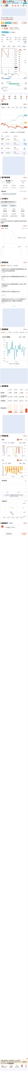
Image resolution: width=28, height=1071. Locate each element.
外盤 (26, 74)
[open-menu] (1, 5)
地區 (2, 228)
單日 (20, 337)
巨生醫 (11, 17)
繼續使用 (24, 1062)
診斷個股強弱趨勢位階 (8, 19)
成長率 (20, 439)
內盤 (18, 74)
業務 (6, 228)
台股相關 (15, 265)
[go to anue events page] (21, 6)
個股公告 (9, 265)
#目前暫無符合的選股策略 (9, 194)
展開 (25, 42)
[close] (1, 2)
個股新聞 (3, 265)
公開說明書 (4, 205)
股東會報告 (12, 205)
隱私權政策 (11, 1063)
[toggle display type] (25, 439)
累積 (24, 337)
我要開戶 (15, 23)
